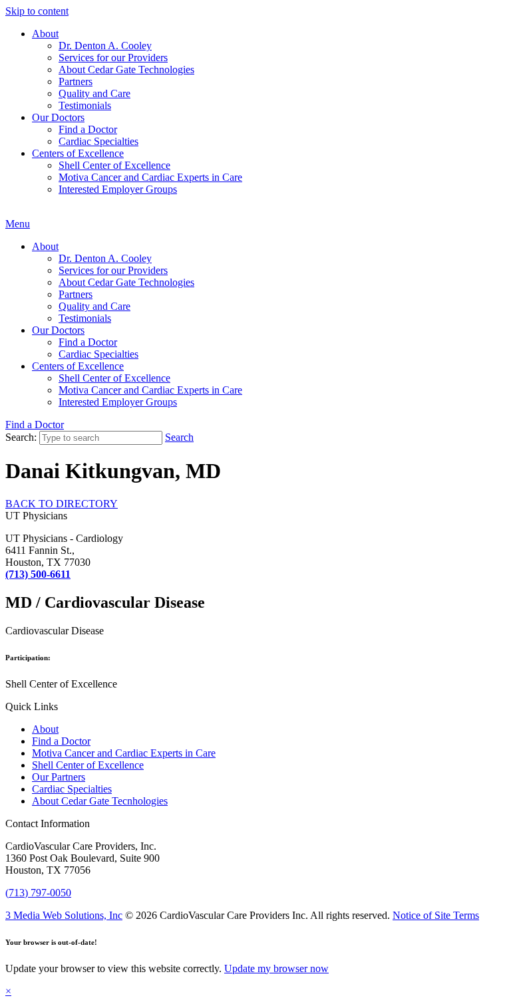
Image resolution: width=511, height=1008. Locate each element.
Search (179, 437)
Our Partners (58, 777)
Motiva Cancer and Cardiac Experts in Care (150, 177)
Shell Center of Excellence (114, 165)
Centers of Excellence (78, 153)
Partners (75, 81)
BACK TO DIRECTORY (61, 503)
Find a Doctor (88, 129)
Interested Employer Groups (118, 189)
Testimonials (85, 105)
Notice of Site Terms (436, 915)
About (45, 33)
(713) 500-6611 (38, 574)
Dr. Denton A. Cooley (105, 45)
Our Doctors (58, 117)
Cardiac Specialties (98, 141)
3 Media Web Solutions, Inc (63, 915)
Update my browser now (276, 968)
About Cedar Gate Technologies (126, 69)
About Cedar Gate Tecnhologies (100, 801)
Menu (17, 223)
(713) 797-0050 (38, 892)
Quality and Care (94, 93)
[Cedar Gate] (6, 211)
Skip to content (37, 11)
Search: (21, 437)
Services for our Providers (113, 57)
